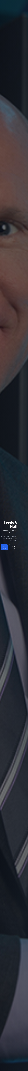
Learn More (4, 547)
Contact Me (13, 547)
